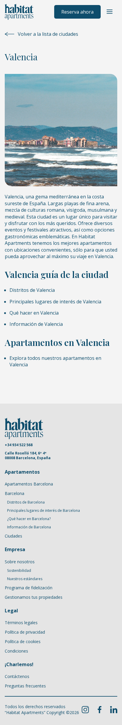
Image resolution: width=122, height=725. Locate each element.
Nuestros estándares (24, 579)
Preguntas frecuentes (25, 686)
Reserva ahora (77, 12)
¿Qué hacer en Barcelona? (29, 519)
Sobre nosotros (20, 561)
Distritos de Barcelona (26, 502)
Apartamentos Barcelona (29, 484)
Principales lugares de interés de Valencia (55, 301)
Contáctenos (17, 676)
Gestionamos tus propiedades (33, 597)
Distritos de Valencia (32, 290)
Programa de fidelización (28, 587)
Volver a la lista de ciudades (48, 34)
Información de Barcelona (29, 527)
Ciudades (13, 536)
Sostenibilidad (19, 570)
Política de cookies (23, 641)
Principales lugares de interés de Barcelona (43, 510)
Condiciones (16, 651)
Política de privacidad (25, 632)
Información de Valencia (36, 324)
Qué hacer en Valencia (34, 313)
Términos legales (21, 622)
